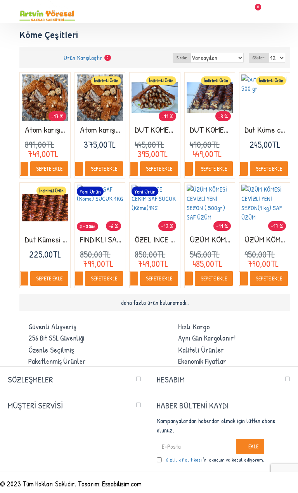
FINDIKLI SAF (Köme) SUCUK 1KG (101, 239)
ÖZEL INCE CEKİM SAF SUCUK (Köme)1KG (156, 239)
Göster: (259, 57)
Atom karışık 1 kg (46, 129)
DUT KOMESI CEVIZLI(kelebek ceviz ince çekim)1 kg (211, 129)
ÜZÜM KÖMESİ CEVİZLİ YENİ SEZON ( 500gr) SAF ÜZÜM (211, 239)
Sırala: (182, 57)
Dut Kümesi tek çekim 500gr (46, 239)
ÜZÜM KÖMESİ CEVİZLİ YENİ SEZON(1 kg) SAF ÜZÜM (266, 239)
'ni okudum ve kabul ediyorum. (215, 459)
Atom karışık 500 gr (101, 129)
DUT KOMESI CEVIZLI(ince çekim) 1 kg (156, 129)
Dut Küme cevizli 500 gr (266, 129)
